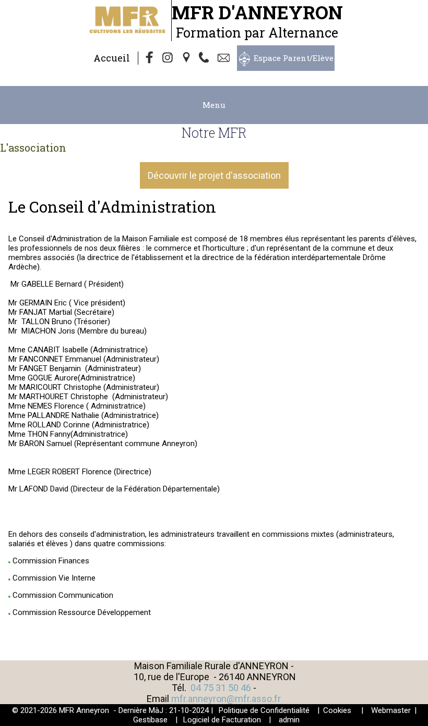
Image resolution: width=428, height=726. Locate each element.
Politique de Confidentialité (264, 710)
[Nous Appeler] (206, 58)
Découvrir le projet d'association (214, 175)
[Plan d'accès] (187, 58)
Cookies (337, 710)
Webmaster (391, 710)
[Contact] (225, 58)
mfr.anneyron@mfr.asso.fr (226, 698)
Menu (214, 105)
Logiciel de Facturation (222, 719)
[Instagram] (168, 58)
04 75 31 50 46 (221, 687)
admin (289, 719)
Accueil (111, 58)
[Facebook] (149, 58)
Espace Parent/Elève (294, 58)
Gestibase (150, 719)
